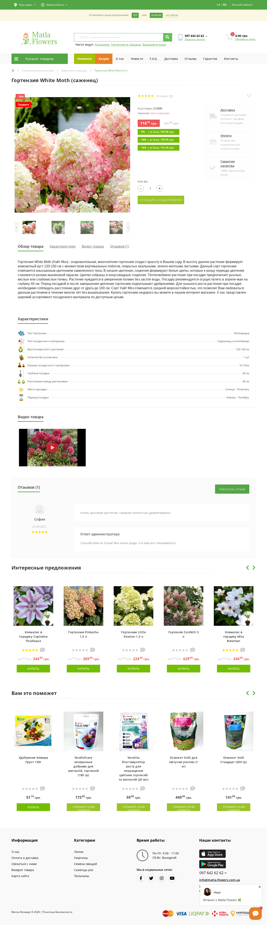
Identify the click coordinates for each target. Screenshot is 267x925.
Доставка (171, 59)
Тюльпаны (81, 876)
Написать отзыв (232, 489)
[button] (24, 5)
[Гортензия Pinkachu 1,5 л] (83, 606)
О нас (120, 59)
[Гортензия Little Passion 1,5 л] (133, 606)
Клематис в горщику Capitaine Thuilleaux (33, 636)
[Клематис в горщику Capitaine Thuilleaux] (33, 606)
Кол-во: (143, 181)
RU (225, 4)
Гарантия (210, 59)
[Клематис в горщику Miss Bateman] (233, 606)
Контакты (231, 59)
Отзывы (190, 59)
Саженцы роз (83, 870)
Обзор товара (30, 246)
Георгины (81, 858)
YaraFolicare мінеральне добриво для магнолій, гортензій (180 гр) (83, 766)
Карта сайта (20, 876)
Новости (137, 59)
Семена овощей (85, 864)
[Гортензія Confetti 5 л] (183, 606)
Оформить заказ (245, 39)
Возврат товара (22, 870)
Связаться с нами (24, 864)
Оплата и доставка (24, 858)
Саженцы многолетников (38, 70)
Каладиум (102, 44)
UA (218, 4)
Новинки (84, 59)
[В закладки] (50, 583)
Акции (103, 59)
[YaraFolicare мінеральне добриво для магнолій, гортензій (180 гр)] (83, 731)
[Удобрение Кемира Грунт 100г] (33, 731)
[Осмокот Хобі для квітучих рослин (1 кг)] (183, 731)
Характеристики (63, 246)
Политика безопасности (57, 912)
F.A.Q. (154, 59)
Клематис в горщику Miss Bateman (233, 636)
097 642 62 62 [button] (211, 872)
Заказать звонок (195, 39)
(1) (171, 96)
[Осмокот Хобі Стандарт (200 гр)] (233, 731)
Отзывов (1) (119, 246)
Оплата (226, 136)
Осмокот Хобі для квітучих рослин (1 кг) (183, 762)
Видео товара (93, 246)
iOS (135, 15)
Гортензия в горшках (126, 44)
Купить (33, 669)
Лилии (78, 852)
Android (156, 15)
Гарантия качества (227, 163)
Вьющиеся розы (154, 44)
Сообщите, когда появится (161, 200)
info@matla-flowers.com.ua (219, 880)
